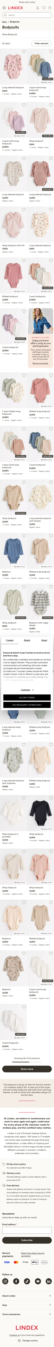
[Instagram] (5, 1281)
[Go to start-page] (15, 7)
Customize (25, 690)
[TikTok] (27, 1281)
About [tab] (44, 640)
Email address (9, 1224)
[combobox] (27, 15)
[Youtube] (38, 1281)
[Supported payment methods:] (27, 1262)
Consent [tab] (9, 640)
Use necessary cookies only (27, 705)
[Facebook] (16, 1281)
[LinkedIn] (49, 1281)
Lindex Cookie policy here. (22, 680)
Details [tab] (27, 640)
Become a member (40, 363)
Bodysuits (15, 21)
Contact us (14, 1335)
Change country (30, 1340)
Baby (4, 21)
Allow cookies (27, 697)
